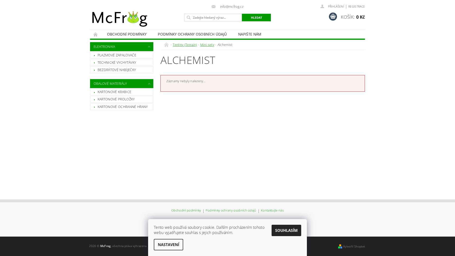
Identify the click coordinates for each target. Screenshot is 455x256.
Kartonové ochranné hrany (123, 106)
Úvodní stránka (95, 34)
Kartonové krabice (114, 92)
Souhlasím (286, 230)
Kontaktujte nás (272, 210)
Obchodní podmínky (126, 34)
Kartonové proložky (116, 99)
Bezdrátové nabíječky (117, 69)
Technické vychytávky (117, 62)
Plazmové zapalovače (117, 55)
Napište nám (249, 34)
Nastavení (168, 244)
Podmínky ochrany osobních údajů (192, 34)
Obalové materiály (110, 83)
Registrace (356, 6)
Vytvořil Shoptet (354, 246)
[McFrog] (119, 19)
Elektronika (104, 46)
